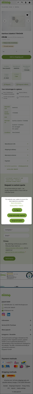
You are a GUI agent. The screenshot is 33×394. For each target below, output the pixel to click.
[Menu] (18, 2)
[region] (16, 21)
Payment (16, 161)
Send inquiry (9, 258)
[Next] (28, 21)
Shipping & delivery (16, 149)
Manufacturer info (16, 144)
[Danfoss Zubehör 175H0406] (16, 21)
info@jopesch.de (23, 166)
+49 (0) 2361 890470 (12, 169)
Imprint (13, 388)
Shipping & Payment (15, 386)
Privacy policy (14, 205)
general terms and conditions (15, 252)
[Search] (22, 2)
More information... (16, 203)
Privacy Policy (26, 386)
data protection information (14, 248)
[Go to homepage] (6, 2)
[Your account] (25, 2)
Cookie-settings (21, 388)
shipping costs (22, 380)
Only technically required (17, 215)
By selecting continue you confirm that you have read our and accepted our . (17, 248)
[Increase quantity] (29, 52)
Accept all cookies (17, 221)
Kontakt (5, 386)
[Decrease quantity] (3, 52)
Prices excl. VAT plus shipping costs (15, 37)
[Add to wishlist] (27, 15)
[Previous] (5, 21)
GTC (9, 388)
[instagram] (4, 314)
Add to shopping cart (16, 57)
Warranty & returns (16, 155)
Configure (17, 210)
